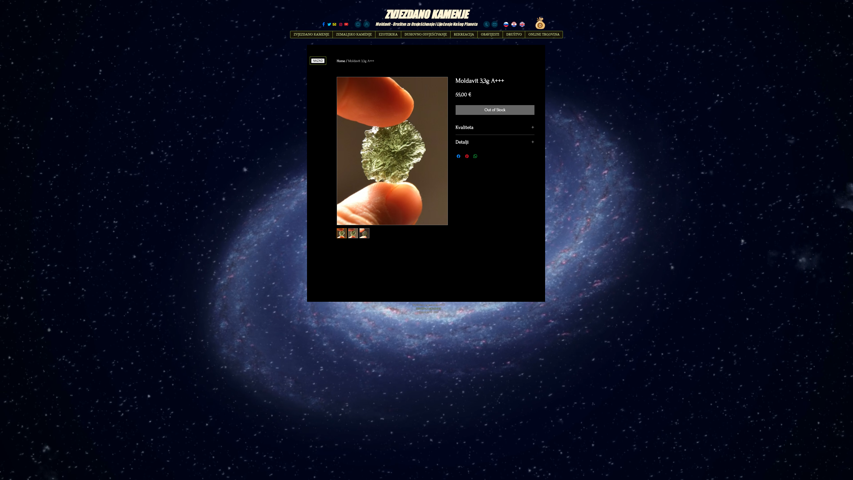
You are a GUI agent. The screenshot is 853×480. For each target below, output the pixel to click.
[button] (539, 25)
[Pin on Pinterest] (467, 156)
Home (341, 61)
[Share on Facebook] (458, 156)
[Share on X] (483, 156)
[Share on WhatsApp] (475, 156)
